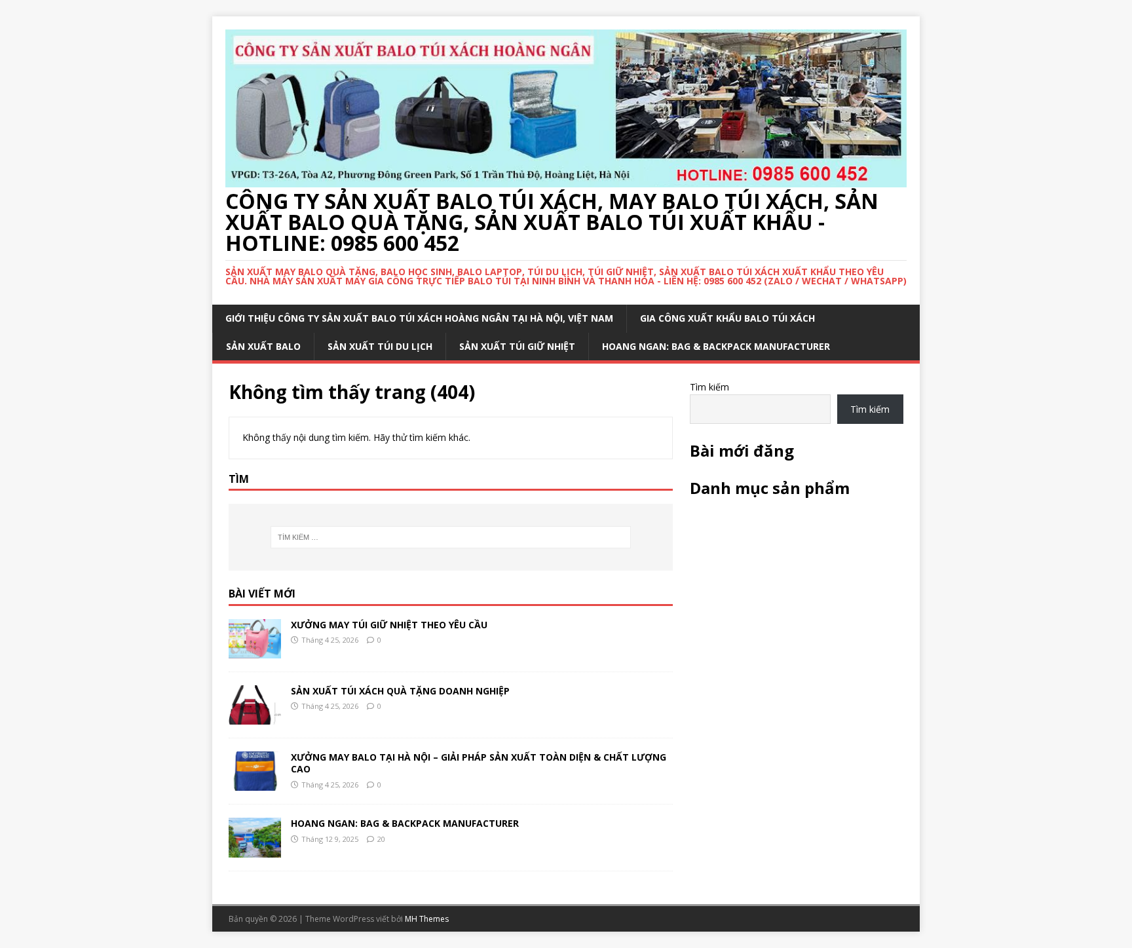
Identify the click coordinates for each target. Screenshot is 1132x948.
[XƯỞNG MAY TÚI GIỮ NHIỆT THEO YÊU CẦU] (255, 651)
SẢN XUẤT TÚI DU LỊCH (380, 346)
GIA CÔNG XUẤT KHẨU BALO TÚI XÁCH (727, 318)
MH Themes (427, 918)
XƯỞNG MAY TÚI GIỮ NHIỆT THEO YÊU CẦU (389, 624)
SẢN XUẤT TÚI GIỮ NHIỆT (517, 346)
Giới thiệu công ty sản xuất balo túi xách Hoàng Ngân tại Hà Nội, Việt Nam (419, 318)
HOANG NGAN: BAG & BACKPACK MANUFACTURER (716, 346)
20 (381, 839)
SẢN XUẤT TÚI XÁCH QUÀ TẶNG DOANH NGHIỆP (400, 691)
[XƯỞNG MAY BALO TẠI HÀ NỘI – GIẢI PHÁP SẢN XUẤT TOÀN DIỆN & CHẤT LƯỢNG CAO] (255, 783)
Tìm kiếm (709, 387)
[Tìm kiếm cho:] (451, 537)
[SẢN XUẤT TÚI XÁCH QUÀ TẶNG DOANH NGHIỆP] (255, 717)
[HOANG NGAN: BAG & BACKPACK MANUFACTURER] (255, 849)
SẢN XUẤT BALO (263, 346)
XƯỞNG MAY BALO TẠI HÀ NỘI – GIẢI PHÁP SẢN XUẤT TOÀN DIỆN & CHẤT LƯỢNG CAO (478, 763)
